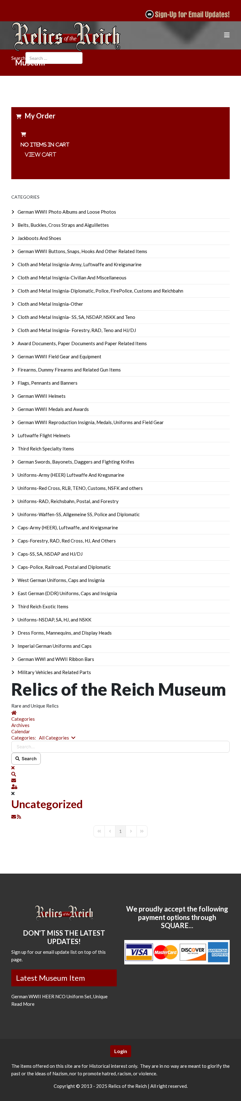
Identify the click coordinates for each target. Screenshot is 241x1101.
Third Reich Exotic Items (42, 606)
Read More (23, 1004)
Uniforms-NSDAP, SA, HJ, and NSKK (54, 619)
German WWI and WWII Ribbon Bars (55, 659)
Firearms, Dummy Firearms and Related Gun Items (69, 369)
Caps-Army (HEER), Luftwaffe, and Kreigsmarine (67, 527)
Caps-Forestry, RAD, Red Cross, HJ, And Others (66, 540)
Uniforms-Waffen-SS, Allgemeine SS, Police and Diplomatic (78, 514)
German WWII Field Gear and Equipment (59, 356)
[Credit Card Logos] (177, 952)
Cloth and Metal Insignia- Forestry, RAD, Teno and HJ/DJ (76, 330)
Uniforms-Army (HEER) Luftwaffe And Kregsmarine (70, 475)
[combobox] (54, 58)
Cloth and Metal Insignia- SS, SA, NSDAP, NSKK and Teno (76, 317)
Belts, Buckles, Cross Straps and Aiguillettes (63, 225)
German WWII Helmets (41, 396)
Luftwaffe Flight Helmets (43, 435)
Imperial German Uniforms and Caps (54, 646)
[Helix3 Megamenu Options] (227, 35)
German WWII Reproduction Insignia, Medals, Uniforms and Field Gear (90, 422)
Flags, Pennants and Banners (47, 383)
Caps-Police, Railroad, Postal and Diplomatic (64, 567)
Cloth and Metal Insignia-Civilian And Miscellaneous (71, 277)
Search (18, 58)
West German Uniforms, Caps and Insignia (60, 580)
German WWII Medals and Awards (53, 409)
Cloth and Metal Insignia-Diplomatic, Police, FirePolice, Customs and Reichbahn (100, 290)
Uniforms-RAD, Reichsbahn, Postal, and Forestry (68, 501)
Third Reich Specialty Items (45, 448)
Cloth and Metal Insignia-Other (50, 304)
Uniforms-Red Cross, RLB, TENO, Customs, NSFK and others (80, 488)
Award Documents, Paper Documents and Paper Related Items (82, 343)
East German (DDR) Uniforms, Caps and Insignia (67, 593)
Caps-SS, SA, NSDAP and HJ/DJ (50, 554)
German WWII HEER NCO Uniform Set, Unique (59, 996)
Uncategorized (47, 803)
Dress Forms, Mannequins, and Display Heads (64, 633)
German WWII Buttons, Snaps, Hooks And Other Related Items (82, 251)
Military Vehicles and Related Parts (54, 672)
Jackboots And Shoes (39, 238)
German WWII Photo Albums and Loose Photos (66, 212)
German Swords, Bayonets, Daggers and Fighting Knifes (75, 462)
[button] (120, 774)
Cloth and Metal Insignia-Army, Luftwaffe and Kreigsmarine (79, 264)
